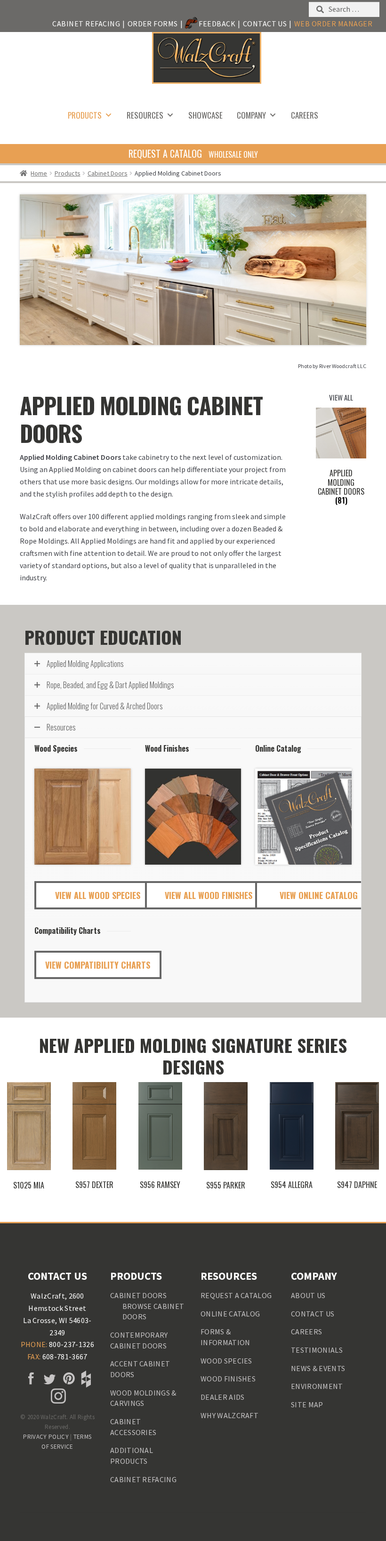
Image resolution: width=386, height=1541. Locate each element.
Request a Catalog (236, 1295)
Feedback (217, 23)
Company (251, 115)
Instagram (57, 1396)
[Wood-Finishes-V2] (193, 817)
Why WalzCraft (229, 1415)
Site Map (307, 1404)
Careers (304, 115)
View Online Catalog (319, 895)
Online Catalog (230, 1313)
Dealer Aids (223, 1397)
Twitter (48, 1379)
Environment (317, 1386)
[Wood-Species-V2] (82, 817)
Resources (145, 115)
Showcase (205, 115)
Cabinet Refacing (86, 23)
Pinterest (66, 1379)
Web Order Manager (333, 23)
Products (85, 115)
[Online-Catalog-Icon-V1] (303, 817)
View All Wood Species (97, 895)
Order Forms (153, 23)
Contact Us (265, 23)
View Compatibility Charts (97, 965)
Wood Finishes (228, 1378)
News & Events (318, 1368)
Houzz (85, 1379)
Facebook (29, 1379)
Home (39, 173)
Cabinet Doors (108, 173)
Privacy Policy (45, 1437)
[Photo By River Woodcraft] (193, 269)
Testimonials (317, 1350)
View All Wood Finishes (208, 895)
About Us (308, 1295)
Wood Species (226, 1360)
